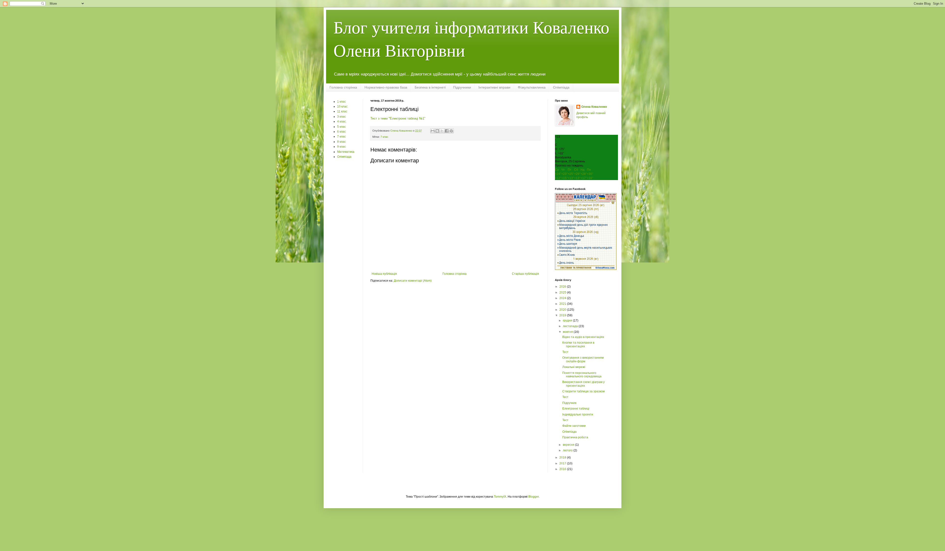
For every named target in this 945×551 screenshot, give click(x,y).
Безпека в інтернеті (430, 87)
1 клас (341, 101)
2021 (563, 304)
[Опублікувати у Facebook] (446, 130)
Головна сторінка (343, 87)
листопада (571, 326)
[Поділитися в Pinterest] (451, 130)
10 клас (342, 106)
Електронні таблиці (575, 408)
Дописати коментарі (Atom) (413, 280)
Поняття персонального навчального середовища (581, 374)
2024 (563, 298)
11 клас (342, 111)
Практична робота (575, 437)
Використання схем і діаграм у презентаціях (583, 383)
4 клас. (341, 121)
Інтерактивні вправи (494, 87)
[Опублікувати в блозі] (437, 130)
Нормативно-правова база (385, 87)
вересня (569, 444)
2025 (563, 292)
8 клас (341, 141)
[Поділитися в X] (442, 130)
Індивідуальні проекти (577, 414)
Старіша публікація (525, 274)
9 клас (341, 146)
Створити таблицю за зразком (583, 391)
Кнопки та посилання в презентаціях (578, 344)
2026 (563, 286)
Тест (565, 352)
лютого (568, 450)
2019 (563, 315)
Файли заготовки (574, 426)
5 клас (341, 126)
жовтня (568, 332)
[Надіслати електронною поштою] (432, 130)
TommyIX (500, 496)
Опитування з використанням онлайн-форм (583, 359)
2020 (563, 309)
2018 (563, 457)
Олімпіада (561, 87)
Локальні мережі (573, 367)
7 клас (384, 136)
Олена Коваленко (594, 106)
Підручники (462, 87)
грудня (568, 320)
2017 (563, 463)
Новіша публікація (384, 274)
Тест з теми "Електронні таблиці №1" (397, 118)
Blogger (533, 496)
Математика (345, 151)
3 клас (341, 116)
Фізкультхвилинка (532, 87)
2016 (563, 469)
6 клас (341, 131)
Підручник (569, 403)
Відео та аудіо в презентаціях (583, 337)
